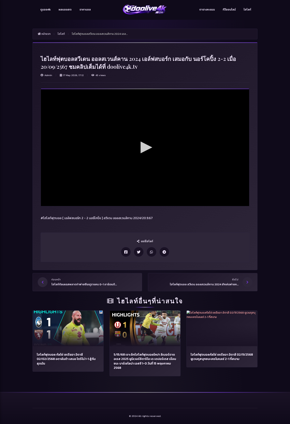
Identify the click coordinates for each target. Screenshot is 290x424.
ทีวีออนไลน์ (229, 10)
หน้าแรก (46, 34)
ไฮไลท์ (247, 10)
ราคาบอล (85, 10)
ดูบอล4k (45, 10)
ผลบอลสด (65, 10)
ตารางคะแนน (207, 10)
